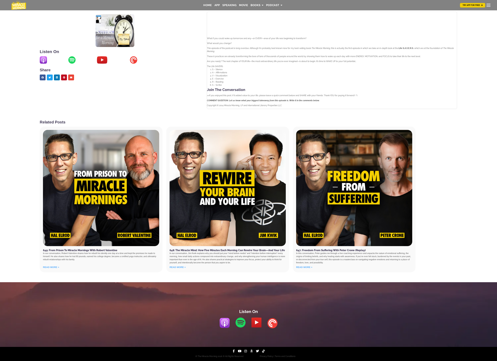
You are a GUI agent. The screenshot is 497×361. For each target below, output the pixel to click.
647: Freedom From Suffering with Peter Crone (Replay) (331, 250)
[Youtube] (239, 351)
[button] (43, 77)
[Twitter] (257, 351)
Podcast (272, 5)
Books (255, 5)
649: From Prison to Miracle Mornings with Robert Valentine (80, 250)
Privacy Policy (266, 356)
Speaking (229, 5)
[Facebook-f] (233, 351)
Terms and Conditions (285, 356)
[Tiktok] (263, 351)
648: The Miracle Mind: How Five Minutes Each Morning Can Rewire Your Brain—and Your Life (227, 250)
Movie (243, 5)
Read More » (51, 267)
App (217, 5)
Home (207, 5)
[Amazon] (251, 351)
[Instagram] (245, 351)
